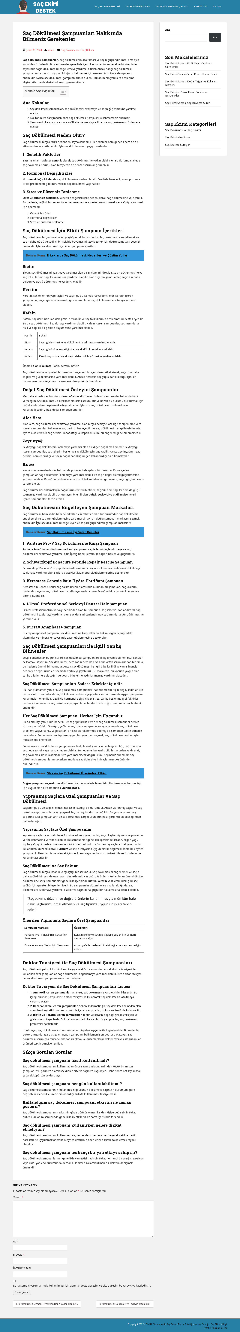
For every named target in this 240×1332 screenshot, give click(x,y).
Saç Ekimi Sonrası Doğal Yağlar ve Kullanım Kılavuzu (191, 83)
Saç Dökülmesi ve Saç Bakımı (171, 6)
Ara (167, 30)
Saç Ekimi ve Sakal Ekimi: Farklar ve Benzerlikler (186, 93)
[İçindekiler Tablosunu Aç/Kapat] (61, 91)
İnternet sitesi (22, 1268)
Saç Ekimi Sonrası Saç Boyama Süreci (188, 103)
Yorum (18, 1197)
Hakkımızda (200, 6)
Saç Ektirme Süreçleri (107, 6)
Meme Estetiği (201, 1324)
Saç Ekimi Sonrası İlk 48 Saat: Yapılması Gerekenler (188, 65)
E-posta (19, 1254)
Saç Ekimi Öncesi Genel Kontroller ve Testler (192, 74)
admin (51, 50)
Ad (16, 1241)
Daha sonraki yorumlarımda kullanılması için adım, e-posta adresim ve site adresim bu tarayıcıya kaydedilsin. (82, 1285)
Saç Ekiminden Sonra (137, 6)
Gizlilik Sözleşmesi (155, 1324)
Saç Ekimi (171, 1324)
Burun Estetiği (185, 1324)
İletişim (217, 6)
